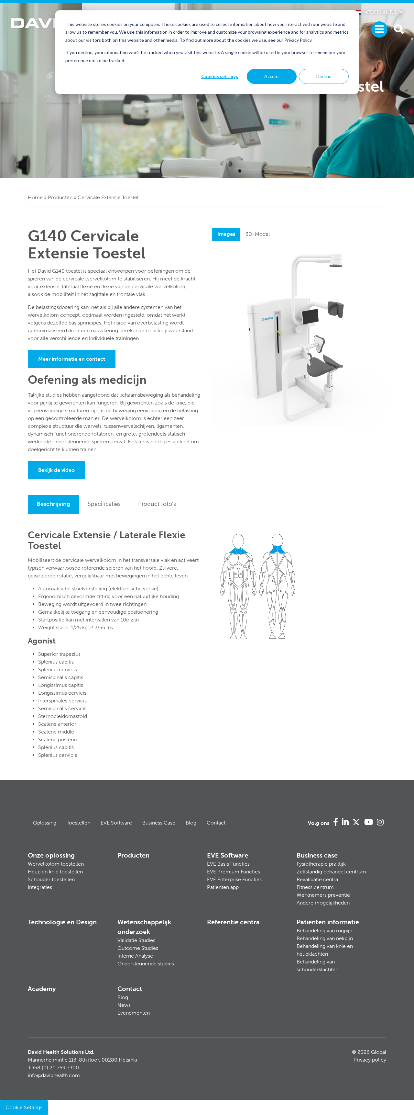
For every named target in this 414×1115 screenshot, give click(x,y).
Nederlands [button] (380, 12)
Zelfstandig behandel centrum (331, 872)
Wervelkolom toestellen (56, 864)
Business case (317, 855)
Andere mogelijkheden (323, 903)
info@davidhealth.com (54, 1075)
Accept (271, 76)
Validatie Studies (136, 940)
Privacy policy (370, 1060)
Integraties (40, 887)
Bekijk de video (56, 470)
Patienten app (223, 887)
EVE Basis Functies (228, 864)
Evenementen (133, 1013)
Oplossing (44, 823)
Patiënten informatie (328, 922)
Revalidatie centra (317, 879)
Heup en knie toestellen (55, 872)
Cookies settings (219, 76)
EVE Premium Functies (233, 872)
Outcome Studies (137, 948)
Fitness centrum (315, 887)
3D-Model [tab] (257, 234)
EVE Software (116, 823)
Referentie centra (233, 922)
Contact (216, 823)
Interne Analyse (135, 956)
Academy (42, 989)
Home (35, 197)
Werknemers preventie (323, 895)
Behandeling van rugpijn (324, 930)
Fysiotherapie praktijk (321, 864)
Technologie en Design (62, 922)
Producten (60, 197)
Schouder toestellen (51, 879)
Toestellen (78, 823)
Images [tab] (226, 234)
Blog (191, 823)
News (124, 1005)
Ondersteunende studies (145, 964)
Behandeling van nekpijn (325, 938)
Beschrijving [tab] (53, 503)
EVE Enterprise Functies (234, 879)
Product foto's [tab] (157, 503)
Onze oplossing (51, 855)
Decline (324, 76)
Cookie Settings (23, 1107)
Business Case (158, 823)
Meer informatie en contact (71, 359)
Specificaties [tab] (104, 503)
